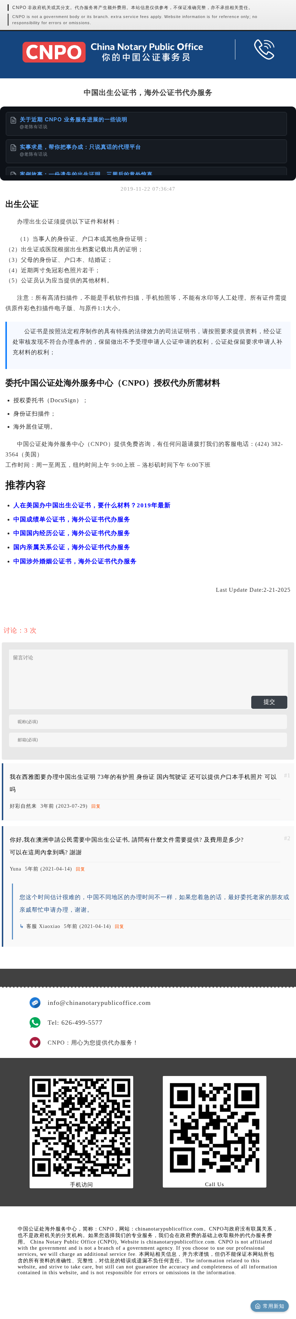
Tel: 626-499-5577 (75, 1022)
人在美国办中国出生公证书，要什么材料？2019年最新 (92, 505)
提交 (269, 702)
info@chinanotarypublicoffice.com (99, 1002)
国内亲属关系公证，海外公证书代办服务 (71, 547)
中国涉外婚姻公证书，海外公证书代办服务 (75, 561)
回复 (96, 806)
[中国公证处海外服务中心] (112, 52)
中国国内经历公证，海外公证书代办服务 (71, 533)
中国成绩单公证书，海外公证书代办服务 (71, 519)
